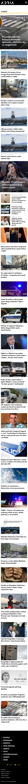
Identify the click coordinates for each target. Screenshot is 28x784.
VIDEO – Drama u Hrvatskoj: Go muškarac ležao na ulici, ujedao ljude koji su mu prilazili (12, 512)
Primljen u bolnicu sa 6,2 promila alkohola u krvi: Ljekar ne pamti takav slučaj (12, 103)
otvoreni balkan (10, 754)
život (5, 751)
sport (5, 760)
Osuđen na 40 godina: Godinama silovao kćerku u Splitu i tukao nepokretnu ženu (13, 587)
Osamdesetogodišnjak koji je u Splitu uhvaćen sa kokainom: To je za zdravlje (19, 199)
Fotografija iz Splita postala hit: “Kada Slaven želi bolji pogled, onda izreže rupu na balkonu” (14, 664)
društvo (6, 743)
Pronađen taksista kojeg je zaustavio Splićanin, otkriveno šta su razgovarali (13, 40)
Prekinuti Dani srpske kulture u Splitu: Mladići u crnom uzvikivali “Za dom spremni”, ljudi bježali (12, 382)
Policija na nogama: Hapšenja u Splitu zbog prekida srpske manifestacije (12, 328)
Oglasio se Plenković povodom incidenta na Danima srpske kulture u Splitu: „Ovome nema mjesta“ (13, 355)
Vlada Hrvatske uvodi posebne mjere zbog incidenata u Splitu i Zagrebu (12, 301)
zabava (6, 749)
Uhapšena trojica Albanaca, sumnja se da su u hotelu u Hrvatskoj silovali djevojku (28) (14, 462)
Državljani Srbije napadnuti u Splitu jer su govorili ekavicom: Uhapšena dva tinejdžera (18, 210)
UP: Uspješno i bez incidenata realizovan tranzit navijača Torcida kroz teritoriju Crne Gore (13, 407)
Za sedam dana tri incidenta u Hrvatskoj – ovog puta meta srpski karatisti (13, 275)
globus (6, 757)
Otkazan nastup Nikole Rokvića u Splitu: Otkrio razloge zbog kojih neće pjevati (18, 221)
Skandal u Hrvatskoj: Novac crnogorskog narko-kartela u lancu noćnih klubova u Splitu (13, 74)
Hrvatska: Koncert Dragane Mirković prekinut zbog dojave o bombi (13, 185)
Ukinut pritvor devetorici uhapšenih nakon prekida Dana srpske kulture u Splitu (13, 249)
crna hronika (9, 746)
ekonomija (7, 740)
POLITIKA (6, 737)
